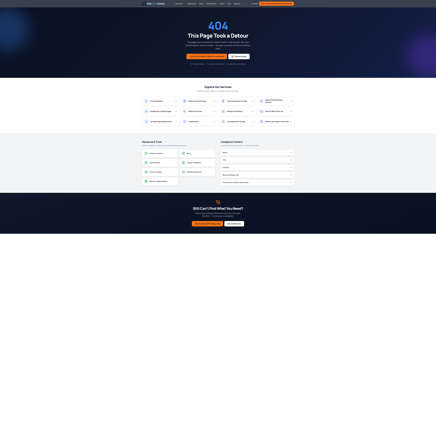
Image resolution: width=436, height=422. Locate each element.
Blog (201, 3)
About (222, 3)
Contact (254, 3)
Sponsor (237, 3)
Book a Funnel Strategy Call (207, 223)
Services (178, 3)
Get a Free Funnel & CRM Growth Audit (276, 3)
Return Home (240, 56)
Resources (192, 3)
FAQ (229, 3)
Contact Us (236, 223)
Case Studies (211, 3)
